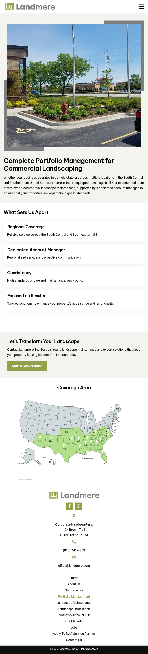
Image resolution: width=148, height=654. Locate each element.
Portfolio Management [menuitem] (74, 596)
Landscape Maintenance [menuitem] (74, 603)
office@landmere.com (74, 565)
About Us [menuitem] (74, 584)
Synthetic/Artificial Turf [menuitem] (74, 615)
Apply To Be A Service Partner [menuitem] (74, 633)
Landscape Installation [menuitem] (74, 609)
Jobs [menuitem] (74, 627)
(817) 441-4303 (74, 550)
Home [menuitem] (74, 578)
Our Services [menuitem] (74, 590)
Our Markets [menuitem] (74, 621)
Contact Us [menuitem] (74, 640)
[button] (69, 506)
